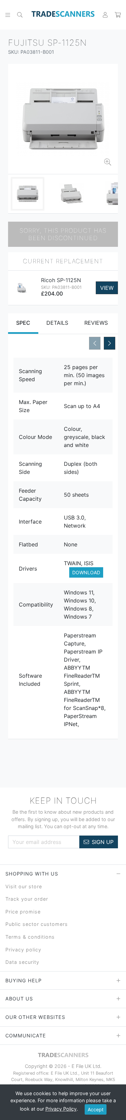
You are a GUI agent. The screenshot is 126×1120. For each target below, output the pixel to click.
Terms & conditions (30, 937)
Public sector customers (36, 924)
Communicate (25, 1035)
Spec (23, 322)
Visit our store (23, 886)
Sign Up (103, 842)
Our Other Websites (35, 1017)
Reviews (96, 322)
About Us (19, 998)
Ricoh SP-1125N (61, 280)
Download (86, 572)
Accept (95, 1109)
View (107, 287)
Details (57, 322)
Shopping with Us (31, 874)
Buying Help (23, 980)
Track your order (26, 899)
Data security (22, 962)
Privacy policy (23, 949)
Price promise (23, 911)
